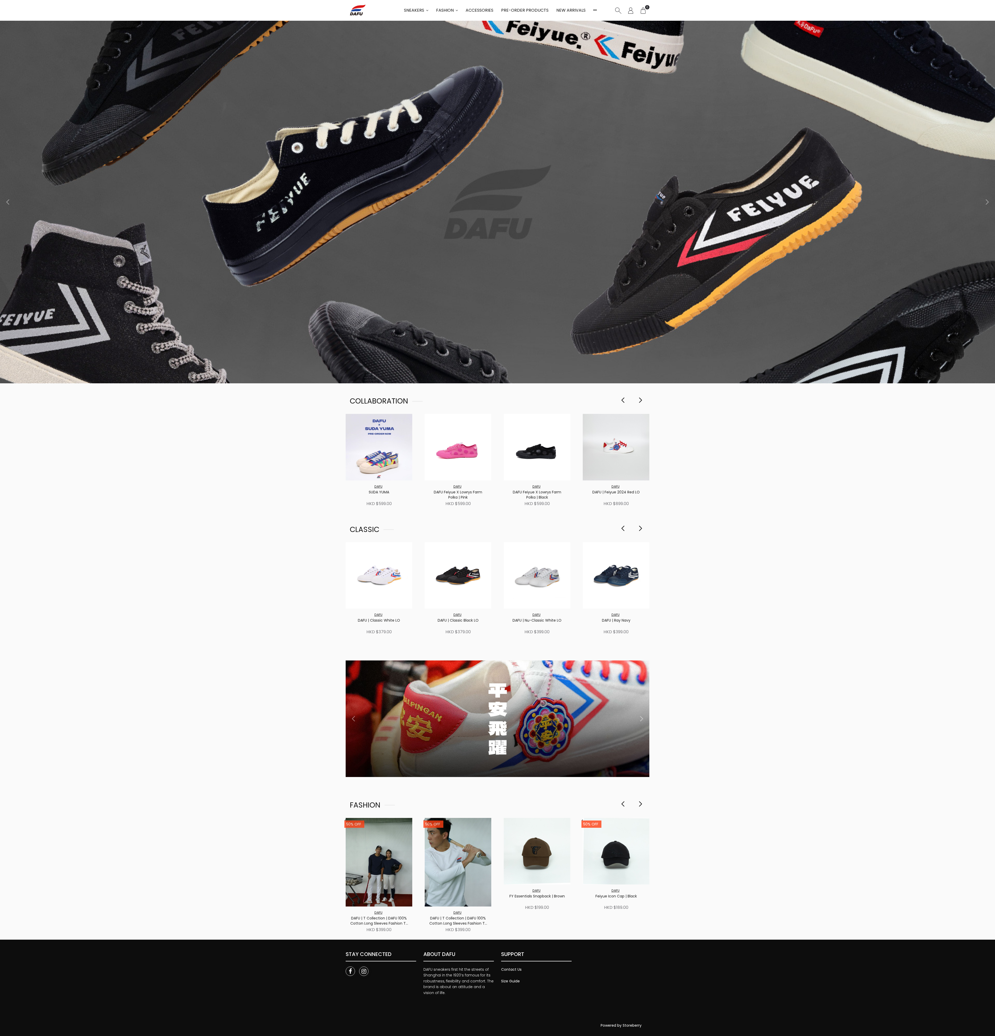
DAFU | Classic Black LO (458, 620)
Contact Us (511, 969)
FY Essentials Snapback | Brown (537, 896)
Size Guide (510, 981)
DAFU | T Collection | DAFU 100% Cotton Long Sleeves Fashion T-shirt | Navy (379, 921)
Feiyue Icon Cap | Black (616, 896)
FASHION (445, 10)
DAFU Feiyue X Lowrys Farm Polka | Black (537, 495)
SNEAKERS (414, 10)
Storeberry (632, 1025)
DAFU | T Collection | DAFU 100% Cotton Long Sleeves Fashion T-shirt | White (458, 921)
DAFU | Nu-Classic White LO (537, 620)
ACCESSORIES (479, 10)
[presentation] (7, 202)
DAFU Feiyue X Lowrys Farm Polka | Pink (458, 495)
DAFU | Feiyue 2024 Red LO (616, 492)
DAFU (378, 486)
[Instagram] (363, 971)
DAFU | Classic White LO (379, 620)
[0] (643, 10)
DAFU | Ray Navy (616, 620)
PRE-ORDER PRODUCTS (525, 10)
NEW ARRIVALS (571, 10)
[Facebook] (350, 971)
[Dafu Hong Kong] (357, 10)
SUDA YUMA (379, 492)
